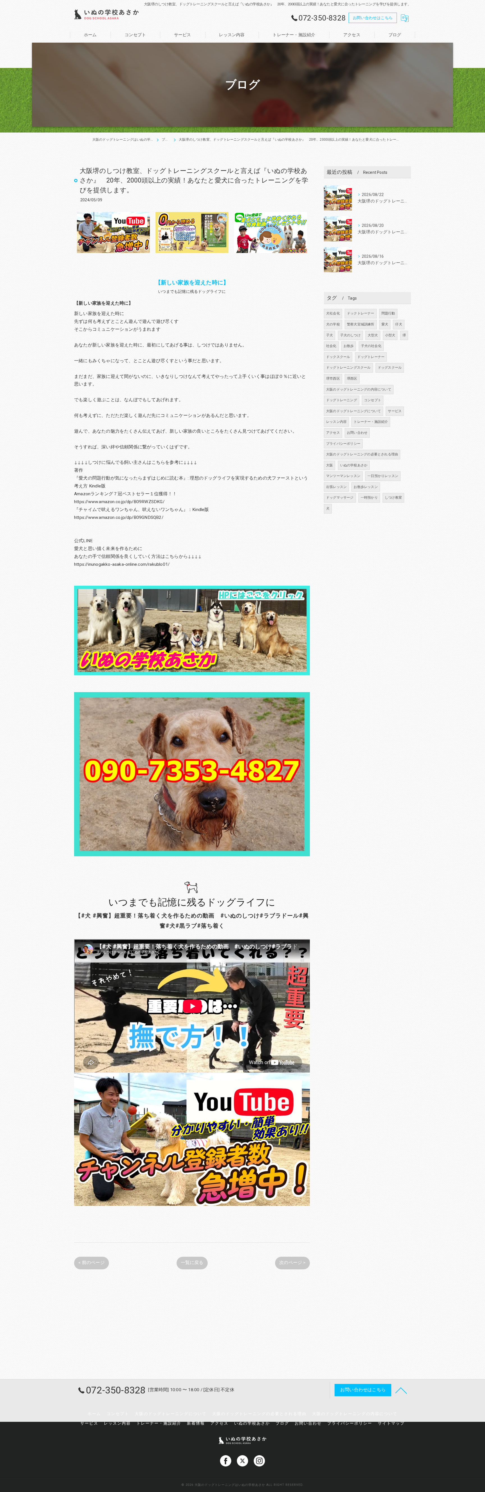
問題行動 (388, 313)
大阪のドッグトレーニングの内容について (358, 389)
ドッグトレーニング (341, 400)
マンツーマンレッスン (343, 476)
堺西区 (352, 378)
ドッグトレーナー (371, 357)
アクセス (333, 433)
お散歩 (349, 346)
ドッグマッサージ (340, 497)
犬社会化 (333, 313)
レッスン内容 (336, 422)
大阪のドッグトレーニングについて (353, 411)
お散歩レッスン (366, 487)
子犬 (329, 335)
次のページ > (292, 1262)
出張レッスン (336, 487)
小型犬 (390, 335)
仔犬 (398, 324)
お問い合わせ (357, 433)
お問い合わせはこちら (373, 17)
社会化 (331, 346)
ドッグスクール (390, 367)
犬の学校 (333, 324)
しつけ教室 (393, 497)
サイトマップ (391, 1423)
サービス (395, 411)
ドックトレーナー (360, 313)
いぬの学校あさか (354, 465)
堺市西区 (333, 378)
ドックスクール (338, 357)
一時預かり (369, 497)
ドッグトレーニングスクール (348, 367)
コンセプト (372, 400)
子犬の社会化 (371, 346)
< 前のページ (91, 1262)
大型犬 (373, 335)
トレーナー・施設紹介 (371, 422)
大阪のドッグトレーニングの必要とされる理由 (362, 454)
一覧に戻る (192, 1262)
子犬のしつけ (350, 335)
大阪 (329, 465)
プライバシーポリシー (343, 444)
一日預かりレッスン (382, 476)
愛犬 (384, 324)
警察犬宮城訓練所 (360, 324)
